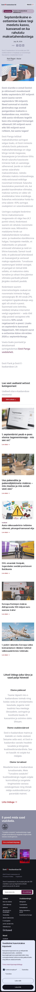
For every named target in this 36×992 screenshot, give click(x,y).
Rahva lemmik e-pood (24, 911)
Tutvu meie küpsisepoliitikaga (12, 964)
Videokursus (7, 926)
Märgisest (22, 901)
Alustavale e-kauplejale (7, 911)
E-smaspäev (6, 921)
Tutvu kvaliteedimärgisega (11, 842)
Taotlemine (23, 904)
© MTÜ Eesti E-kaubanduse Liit (11, 874)
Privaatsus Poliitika (8, 876)
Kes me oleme (7, 901)
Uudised (5, 938)
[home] (8, 4)
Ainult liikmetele (8, 918)
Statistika (6, 915)
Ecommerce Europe (25, 915)
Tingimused (18, 876)
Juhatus (5, 907)
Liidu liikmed (7, 904)
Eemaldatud (23, 907)
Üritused (7, 930)
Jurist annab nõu (8, 923)
